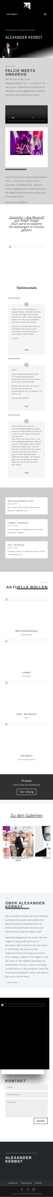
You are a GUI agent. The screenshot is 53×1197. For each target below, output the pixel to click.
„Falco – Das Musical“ (32, 83)
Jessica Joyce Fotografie (32, 1193)
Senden (40, 1121)
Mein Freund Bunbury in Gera (20, 501)
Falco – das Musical (16, 545)
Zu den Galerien (26, 815)
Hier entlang (27, 791)
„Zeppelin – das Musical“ (26, 217)
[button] (6, 844)
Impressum (13, 1183)
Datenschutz (26, 1183)
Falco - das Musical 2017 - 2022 (18, 859)
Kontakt (38, 1183)
